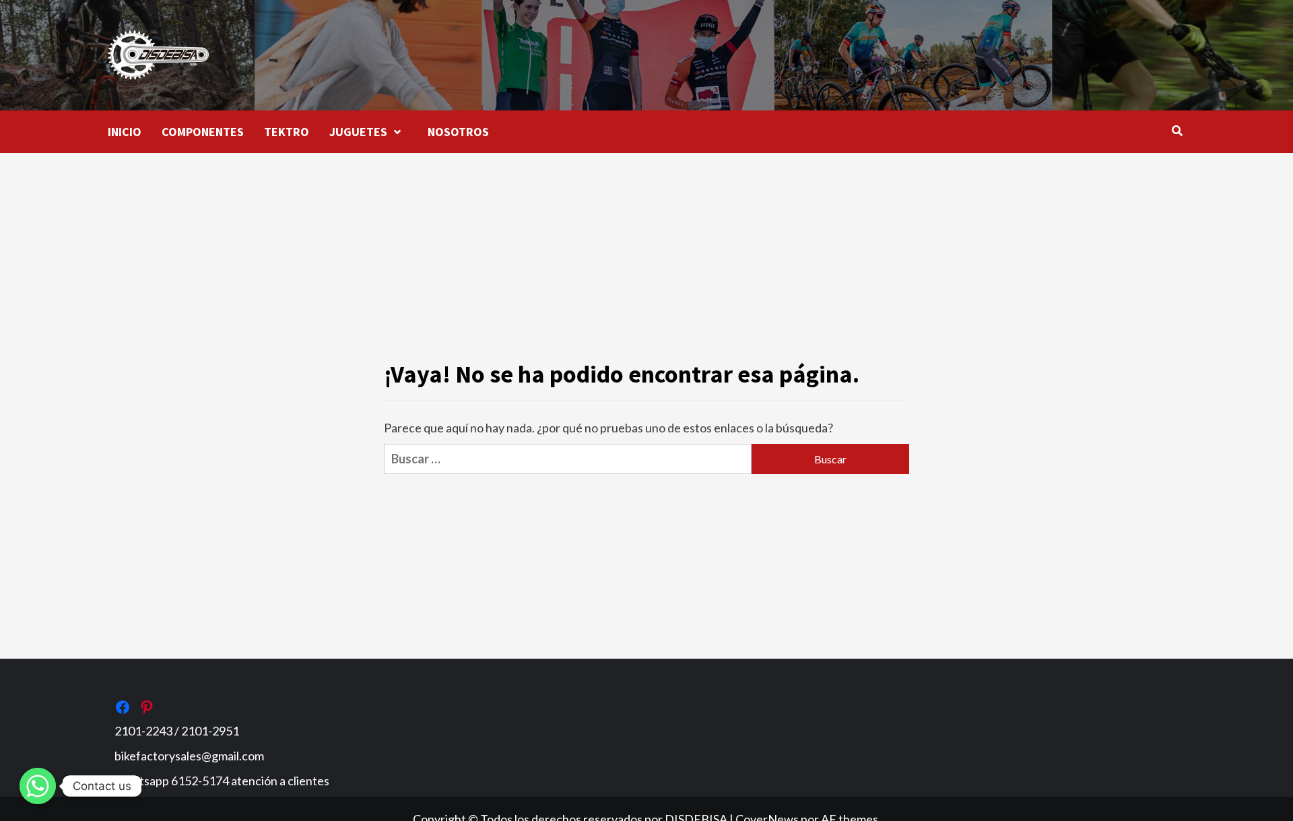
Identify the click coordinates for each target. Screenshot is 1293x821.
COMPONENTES (203, 131)
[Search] (1176, 130)
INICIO (124, 131)
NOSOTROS (458, 131)
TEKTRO (286, 131)
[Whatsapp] (38, 786)
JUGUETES (358, 131)
